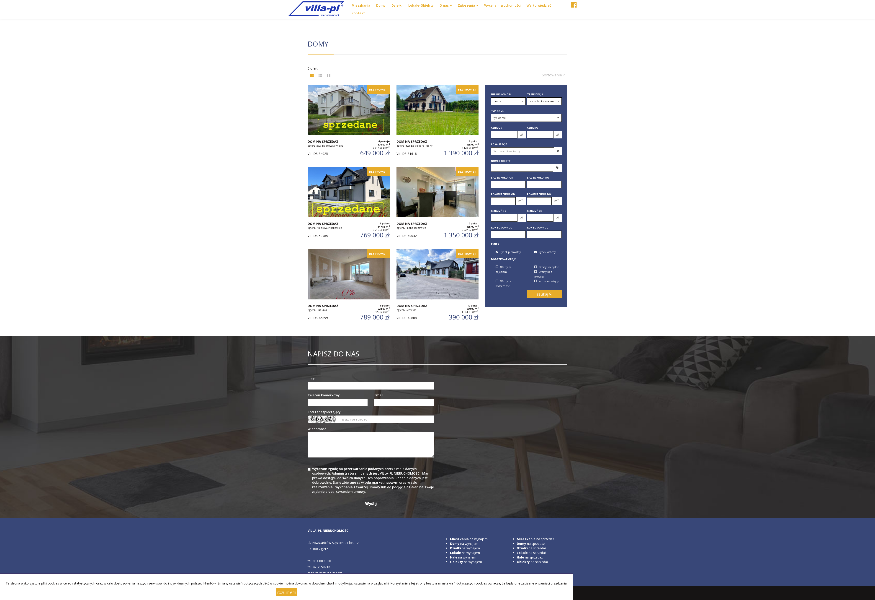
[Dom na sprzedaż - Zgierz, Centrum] (437, 288)
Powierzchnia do (539, 194)
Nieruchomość (501, 94)
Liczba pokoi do (538, 177)
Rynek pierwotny (510, 252)
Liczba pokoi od (502, 177)
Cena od (496, 127)
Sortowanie (552, 75)
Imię (311, 378)
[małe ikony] (320, 76)
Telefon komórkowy (324, 395)
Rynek (495, 244)
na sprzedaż (535, 539)
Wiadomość (317, 429)
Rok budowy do (537, 227)
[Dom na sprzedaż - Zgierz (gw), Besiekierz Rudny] (437, 124)
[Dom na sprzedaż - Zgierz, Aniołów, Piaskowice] (349, 206)
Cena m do (534, 211)
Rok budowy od (501, 227)
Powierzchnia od (503, 194)
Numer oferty (500, 161)
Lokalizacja (499, 144)
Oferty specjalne (549, 267)
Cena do (532, 127)
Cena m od (498, 211)
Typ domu (497, 111)
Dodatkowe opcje (503, 259)
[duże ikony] (312, 76)
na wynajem (469, 539)
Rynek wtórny (547, 252)
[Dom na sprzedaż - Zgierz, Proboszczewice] (437, 206)
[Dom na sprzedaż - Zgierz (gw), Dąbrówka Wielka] (349, 124)
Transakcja (535, 94)
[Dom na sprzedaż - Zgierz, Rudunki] (349, 288)
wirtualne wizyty (549, 281)
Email (378, 395)
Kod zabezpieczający (324, 412)
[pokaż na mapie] (328, 76)
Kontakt (358, 13)
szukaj (543, 294)
